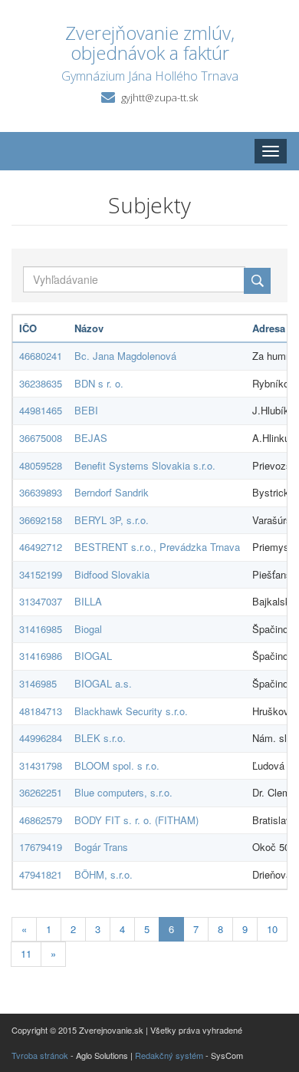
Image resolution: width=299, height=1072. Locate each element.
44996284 (40, 738)
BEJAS (90, 437)
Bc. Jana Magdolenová (125, 355)
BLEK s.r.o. (100, 738)
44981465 (40, 410)
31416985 (40, 629)
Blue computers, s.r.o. (123, 792)
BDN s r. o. (98, 383)
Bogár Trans (101, 846)
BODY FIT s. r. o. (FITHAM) (136, 820)
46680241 (40, 355)
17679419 (40, 846)
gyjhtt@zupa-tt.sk (159, 97)
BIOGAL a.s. (103, 683)
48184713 (40, 711)
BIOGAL (93, 655)
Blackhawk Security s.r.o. (131, 711)
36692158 (40, 520)
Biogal (88, 629)
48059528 (40, 465)
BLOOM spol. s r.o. (116, 765)
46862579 (40, 820)
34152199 (40, 574)
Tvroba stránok (40, 1055)
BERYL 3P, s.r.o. (111, 520)
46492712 (40, 546)
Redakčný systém (169, 1055)
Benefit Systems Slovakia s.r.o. (144, 465)
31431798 (40, 765)
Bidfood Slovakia (112, 574)
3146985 (38, 683)
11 (26, 953)
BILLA (88, 601)
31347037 (40, 601)
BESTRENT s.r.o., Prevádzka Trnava (157, 546)
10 (272, 929)
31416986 (40, 655)
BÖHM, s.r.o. (103, 874)
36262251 (40, 792)
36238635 (40, 383)
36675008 (40, 437)
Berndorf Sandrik (111, 492)
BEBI (86, 410)
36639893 (40, 492)
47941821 (40, 874)
